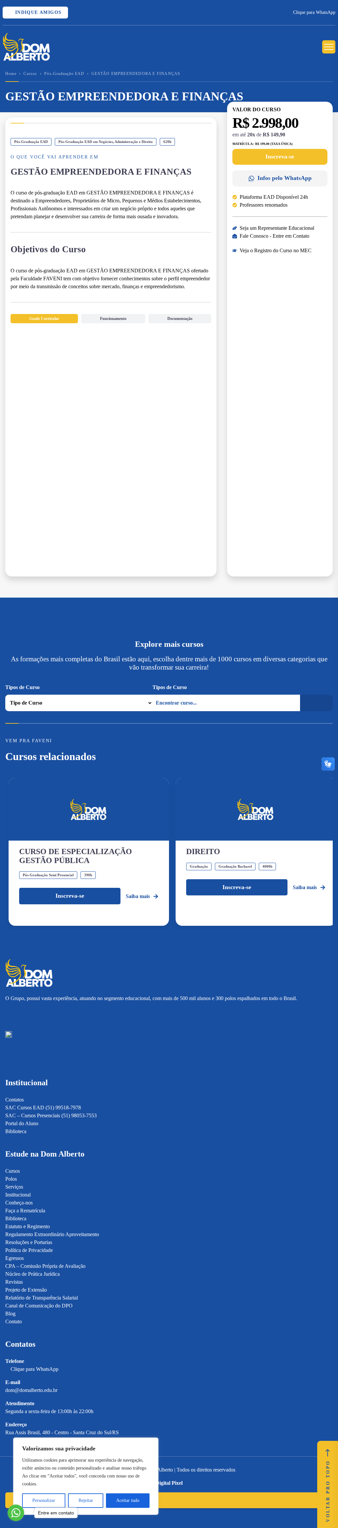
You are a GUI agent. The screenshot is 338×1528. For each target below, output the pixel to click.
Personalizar (43, 1500)
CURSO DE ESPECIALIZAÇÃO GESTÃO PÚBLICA (75, 855)
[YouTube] (31, 1013)
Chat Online (32, 1500)
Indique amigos (37, 12)
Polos (11, 1179)
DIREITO (203, 851)
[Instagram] (8, 1013)
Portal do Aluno (21, 1123)
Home (11, 73)
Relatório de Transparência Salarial (41, 1298)
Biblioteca (15, 1131)
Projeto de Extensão (26, 1290)
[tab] (44, 318)
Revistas (14, 1282)
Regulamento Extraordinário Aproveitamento (52, 1234)
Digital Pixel (169, 1483)
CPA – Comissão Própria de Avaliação (45, 1266)
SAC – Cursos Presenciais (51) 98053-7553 (51, 1115)
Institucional (18, 1195)
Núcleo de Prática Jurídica (32, 1274)
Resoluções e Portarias (28, 1242)
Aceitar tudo (127, 1500)
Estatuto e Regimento (27, 1226)
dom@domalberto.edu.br (31, 1390)
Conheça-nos (19, 1202)
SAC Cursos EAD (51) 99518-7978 (43, 1107)
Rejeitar (86, 1500)
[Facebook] (20, 1013)
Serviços (14, 1187)
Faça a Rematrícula (25, 1210)
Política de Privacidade (29, 1250)
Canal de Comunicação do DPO (39, 1305)
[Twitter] (43, 1013)
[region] (85, 1476)
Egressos (14, 1258)
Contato (13, 1321)
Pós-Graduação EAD (64, 73)
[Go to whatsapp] (16, 1513)
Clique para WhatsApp (314, 12)
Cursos (30, 73)
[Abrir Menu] (328, 46)
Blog (10, 1313)
